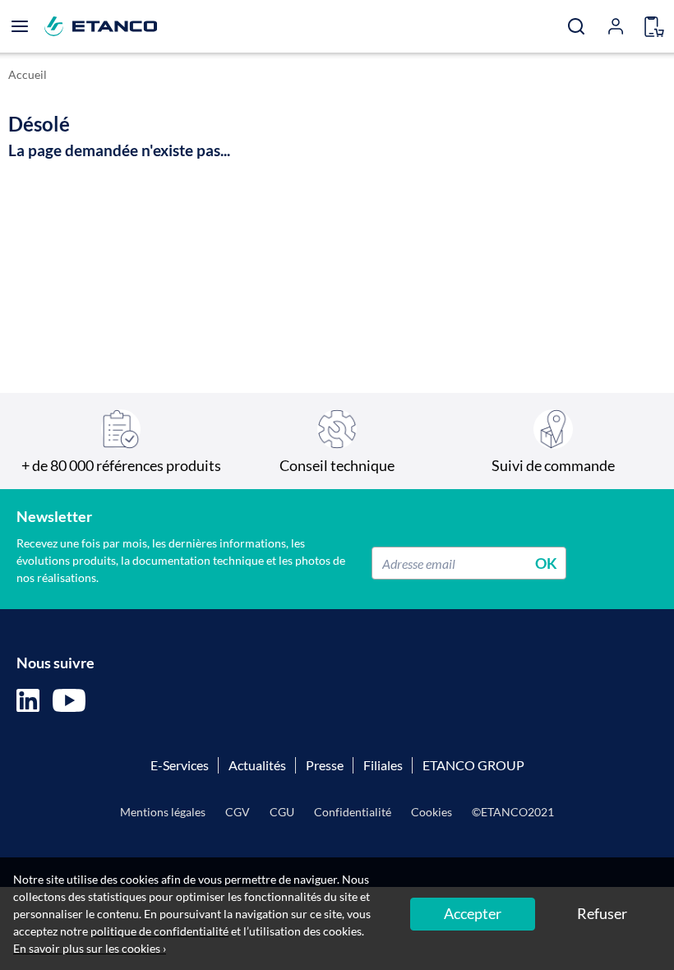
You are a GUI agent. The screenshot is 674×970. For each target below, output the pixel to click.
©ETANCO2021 (513, 812)
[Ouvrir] (19, 26)
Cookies (431, 812)
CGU (282, 812)
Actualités (257, 765)
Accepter (472, 913)
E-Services (179, 765)
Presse (325, 765)
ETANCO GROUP (473, 765)
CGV (237, 812)
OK (546, 563)
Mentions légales (162, 812)
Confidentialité (352, 812)
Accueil (27, 74)
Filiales (383, 765)
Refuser (602, 913)
